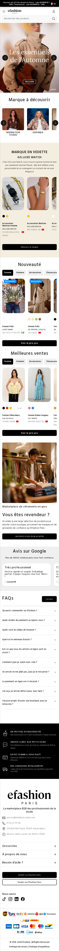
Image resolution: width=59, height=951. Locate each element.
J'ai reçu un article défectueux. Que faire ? (23, 691)
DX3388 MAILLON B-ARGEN (11, 234)
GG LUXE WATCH (9, 229)
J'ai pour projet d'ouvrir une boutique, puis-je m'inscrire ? (24, 702)
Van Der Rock (7, 418)
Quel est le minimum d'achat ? (17, 639)
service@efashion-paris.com (21, 817)
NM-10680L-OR (33, 229)
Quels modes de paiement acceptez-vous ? (23, 620)
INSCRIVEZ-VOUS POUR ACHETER (29, 536)
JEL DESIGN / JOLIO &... (37, 329)
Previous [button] (5, 58)
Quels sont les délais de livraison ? (19, 630)
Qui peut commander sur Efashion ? (19, 610)
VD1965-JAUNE (8, 421)
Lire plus (49, 599)
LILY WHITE (32, 418)
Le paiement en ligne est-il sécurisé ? (20, 681)
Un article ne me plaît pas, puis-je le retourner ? (25, 672)
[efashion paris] (16, 11)
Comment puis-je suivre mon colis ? (19, 662)
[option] (29, 58)
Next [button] (54, 58)
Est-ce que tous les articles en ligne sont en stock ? (24, 651)
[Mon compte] (54, 12)
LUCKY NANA (7, 329)
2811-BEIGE (32, 332)
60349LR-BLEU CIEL (36, 421)
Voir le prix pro (29, 343)
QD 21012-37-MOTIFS (11, 332)
